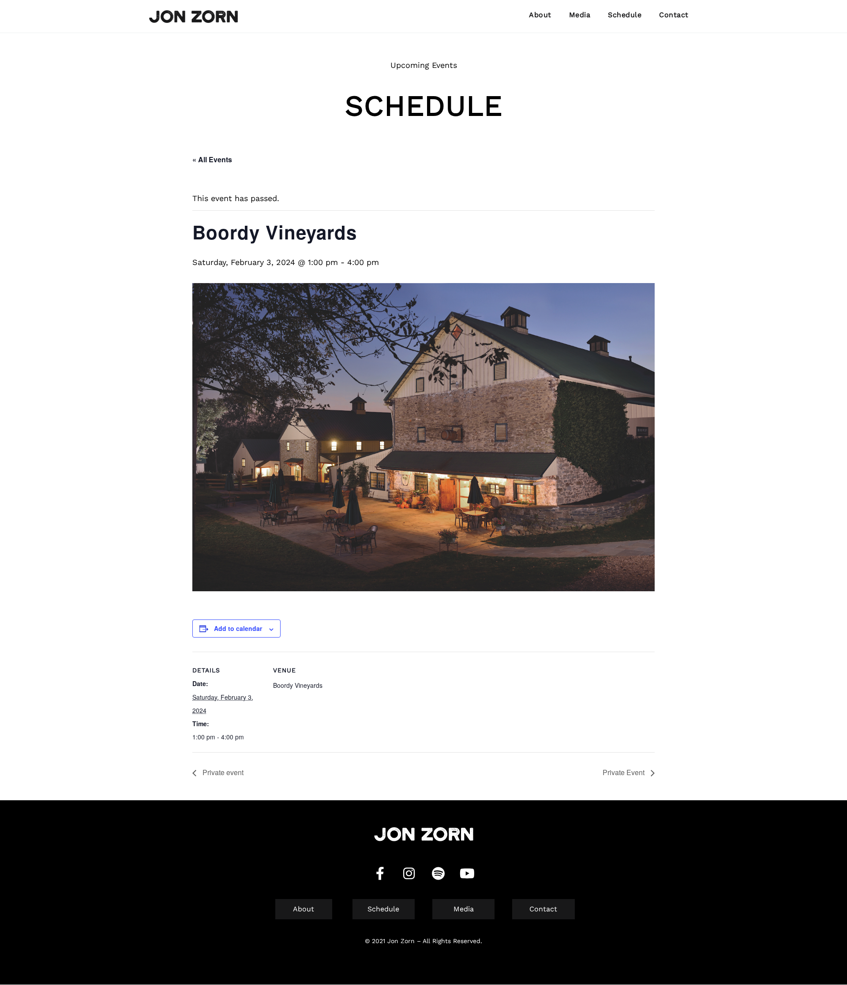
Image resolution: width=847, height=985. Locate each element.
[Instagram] (409, 873)
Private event (222, 772)
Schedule (624, 15)
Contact (674, 15)
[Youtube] (467, 873)
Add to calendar (238, 628)
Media (580, 15)
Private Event (624, 772)
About (540, 15)
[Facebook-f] (380, 873)
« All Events (212, 159)
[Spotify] (438, 873)
